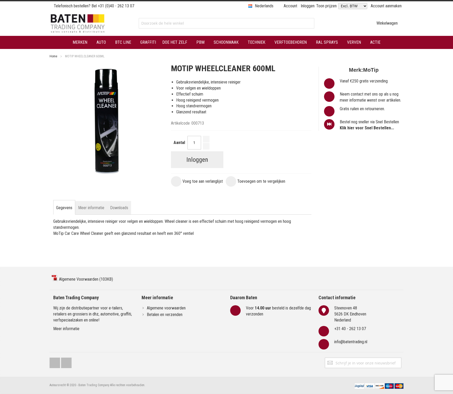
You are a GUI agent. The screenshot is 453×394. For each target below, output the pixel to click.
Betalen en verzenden (164, 314)
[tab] (64, 208)
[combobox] (226, 23)
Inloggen (308, 5)
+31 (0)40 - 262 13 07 (116, 5)
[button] (197, 181)
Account (290, 5)
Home (53, 56)
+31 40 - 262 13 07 (350, 328)
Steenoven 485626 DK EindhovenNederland (350, 314)
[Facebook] (55, 361)
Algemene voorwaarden (166, 308)
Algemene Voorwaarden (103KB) (85, 279)
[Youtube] (66, 361)
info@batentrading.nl (350, 341)
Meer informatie (66, 328)
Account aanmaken (386, 5)
